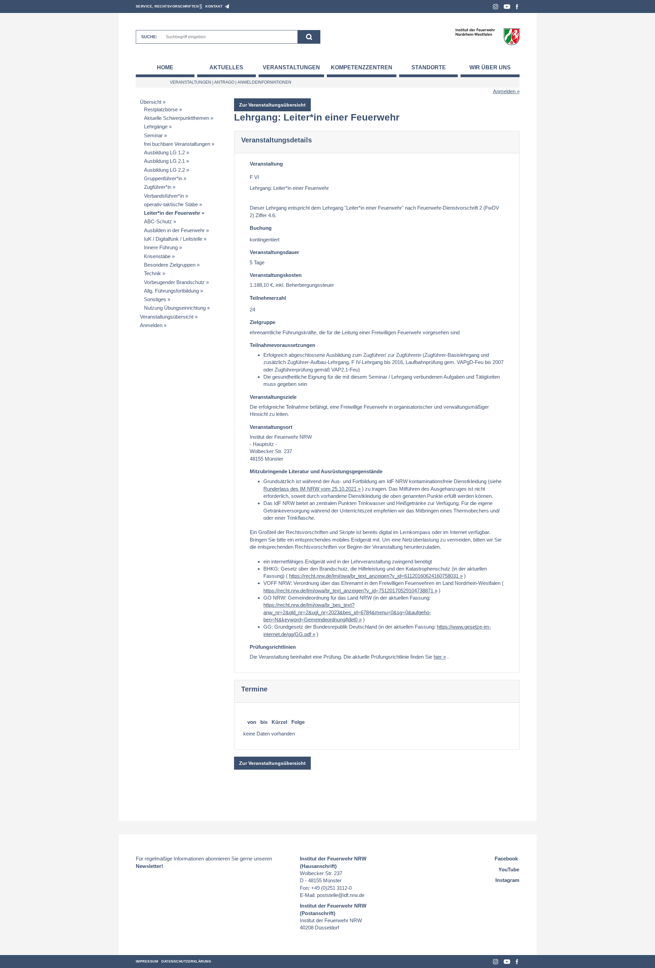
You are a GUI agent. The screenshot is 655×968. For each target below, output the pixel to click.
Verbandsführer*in (164, 196)
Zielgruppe (262, 322)
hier (438, 657)
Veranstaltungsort (271, 427)
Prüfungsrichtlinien (273, 647)
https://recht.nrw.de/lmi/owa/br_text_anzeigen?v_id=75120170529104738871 (348, 590)
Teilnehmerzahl (268, 298)
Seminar (153, 135)
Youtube (507, 6)
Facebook (517, 6)
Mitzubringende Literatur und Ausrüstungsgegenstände (316, 471)
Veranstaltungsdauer (274, 252)
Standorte (428, 67)
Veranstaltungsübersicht (166, 317)
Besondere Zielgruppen (169, 265)
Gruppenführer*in (163, 178)
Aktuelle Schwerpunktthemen (176, 118)
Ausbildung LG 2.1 (164, 161)
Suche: (149, 36)
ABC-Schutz (158, 221)
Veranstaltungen (291, 67)
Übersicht (150, 102)
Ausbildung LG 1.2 (164, 152)
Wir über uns (490, 67)
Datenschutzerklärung (186, 961)
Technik (152, 273)
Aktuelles (226, 67)
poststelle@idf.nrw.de (340, 895)
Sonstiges (155, 299)
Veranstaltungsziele (273, 397)
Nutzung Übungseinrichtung (175, 308)
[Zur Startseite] (487, 36)
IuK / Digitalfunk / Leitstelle (173, 239)
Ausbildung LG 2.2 (164, 170)
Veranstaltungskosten (276, 275)
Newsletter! (149, 866)
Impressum (147, 961)
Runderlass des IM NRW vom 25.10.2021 (309, 489)
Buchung (261, 228)
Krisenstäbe (157, 256)
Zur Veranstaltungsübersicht (272, 105)
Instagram (495, 6)
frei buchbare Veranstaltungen (177, 144)
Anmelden (504, 91)
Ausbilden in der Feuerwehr (174, 230)
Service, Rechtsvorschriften (167, 6)
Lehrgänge (156, 126)
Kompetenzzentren (361, 67)
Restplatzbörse (161, 109)
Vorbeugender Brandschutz (174, 282)
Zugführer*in (157, 187)
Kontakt (214, 6)
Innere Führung (161, 247)
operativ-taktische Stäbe (171, 204)
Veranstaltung (266, 164)
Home (165, 67)
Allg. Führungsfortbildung (171, 291)
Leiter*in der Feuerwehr (172, 213)
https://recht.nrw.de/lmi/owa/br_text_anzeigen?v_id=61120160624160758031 (373, 576)
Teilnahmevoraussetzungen (282, 345)
